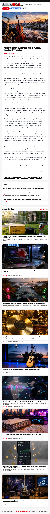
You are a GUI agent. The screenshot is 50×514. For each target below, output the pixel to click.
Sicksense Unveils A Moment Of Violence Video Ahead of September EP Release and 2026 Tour (25, 270)
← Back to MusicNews (9, 44)
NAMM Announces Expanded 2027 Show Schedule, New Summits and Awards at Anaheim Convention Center (24, 500)
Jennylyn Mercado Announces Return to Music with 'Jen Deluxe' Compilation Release (23, 336)
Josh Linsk (12, 53)
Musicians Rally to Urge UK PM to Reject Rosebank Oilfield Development (21, 369)
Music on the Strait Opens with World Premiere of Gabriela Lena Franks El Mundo (24, 303)
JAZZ (18, 177)
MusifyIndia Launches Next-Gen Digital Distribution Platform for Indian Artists (23, 401)
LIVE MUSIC (32, 177)
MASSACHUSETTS (24, 177)
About (24, 8)
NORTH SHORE (38, 177)
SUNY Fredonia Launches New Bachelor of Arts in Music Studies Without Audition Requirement (24, 237)
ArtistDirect (6, 8)
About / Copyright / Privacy (23, 511)
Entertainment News (16, 8)
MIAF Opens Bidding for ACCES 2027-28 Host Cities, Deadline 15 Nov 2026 (22, 434)
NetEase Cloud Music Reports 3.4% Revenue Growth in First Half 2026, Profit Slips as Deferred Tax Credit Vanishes (24, 467)
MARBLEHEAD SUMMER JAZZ (9, 177)
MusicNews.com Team (18, 242)
